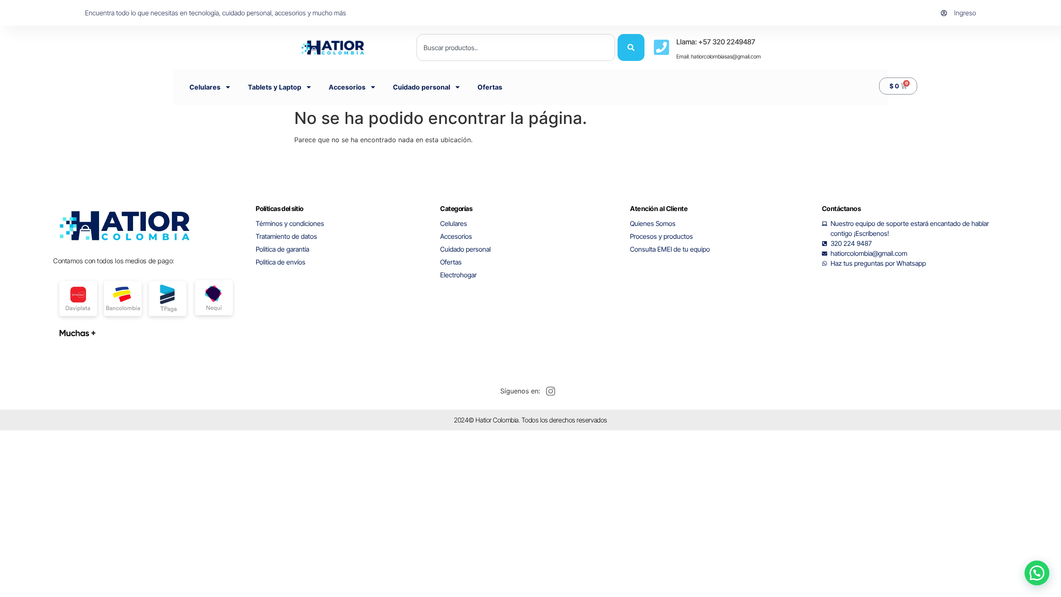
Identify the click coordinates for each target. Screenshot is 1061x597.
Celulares (204, 87)
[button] (1037, 573)
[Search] (631, 47)
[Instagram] (550, 391)
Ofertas (489, 87)
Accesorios (347, 87)
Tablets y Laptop (274, 87)
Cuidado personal (421, 87)
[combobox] (516, 47)
